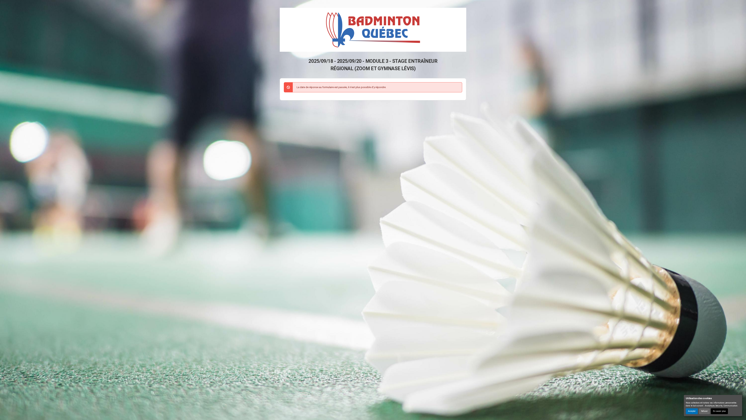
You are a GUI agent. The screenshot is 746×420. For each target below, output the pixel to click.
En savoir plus (719, 411)
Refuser (704, 411)
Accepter (692, 411)
